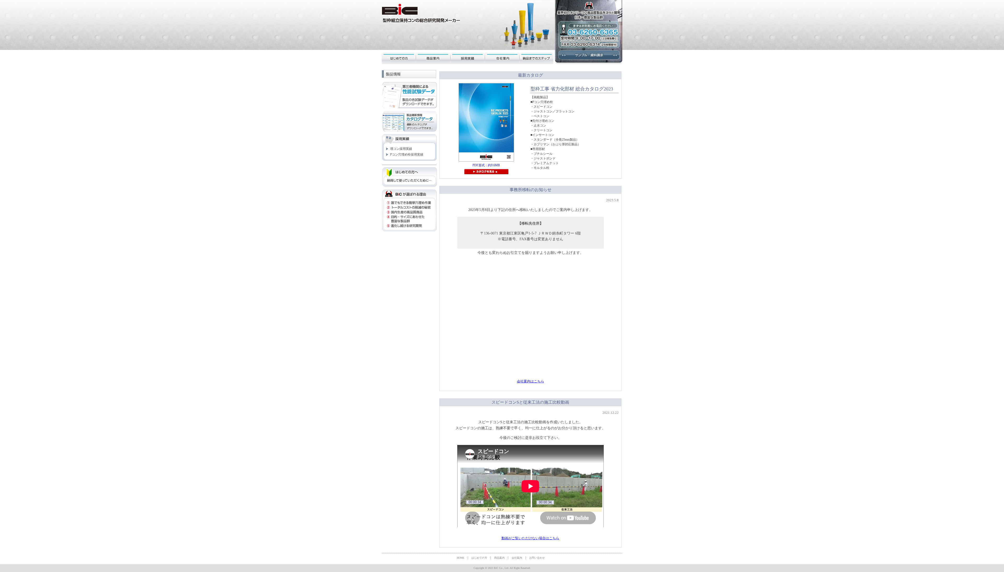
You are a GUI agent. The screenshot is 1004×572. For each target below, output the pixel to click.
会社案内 (502, 57)
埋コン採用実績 (401, 149)
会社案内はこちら (530, 381)
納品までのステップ (537, 57)
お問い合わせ (537, 557)
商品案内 (433, 57)
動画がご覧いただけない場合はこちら (530, 538)
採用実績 (468, 57)
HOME (460, 557)
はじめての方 (399, 57)
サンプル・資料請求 (588, 57)
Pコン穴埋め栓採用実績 (406, 154)
